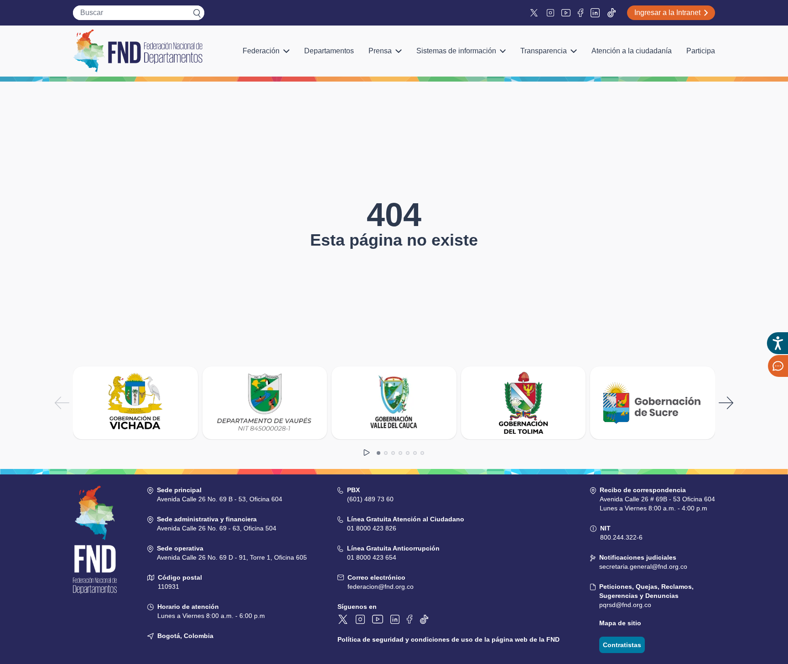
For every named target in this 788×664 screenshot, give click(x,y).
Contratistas (622, 645)
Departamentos (329, 51)
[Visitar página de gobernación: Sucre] (652, 403)
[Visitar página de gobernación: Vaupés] (264, 403)
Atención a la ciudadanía (631, 51)
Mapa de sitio (620, 623)
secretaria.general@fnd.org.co (643, 566)
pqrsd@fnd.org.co (625, 604)
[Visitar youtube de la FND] (565, 12)
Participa (700, 51)
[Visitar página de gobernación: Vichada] (135, 403)
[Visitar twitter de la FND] (534, 12)
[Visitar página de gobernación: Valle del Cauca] (394, 403)
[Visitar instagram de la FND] (550, 12)
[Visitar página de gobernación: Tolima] (523, 403)
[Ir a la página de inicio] (137, 51)
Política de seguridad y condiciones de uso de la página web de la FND (448, 639)
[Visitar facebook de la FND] (580, 13)
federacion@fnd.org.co (380, 586)
